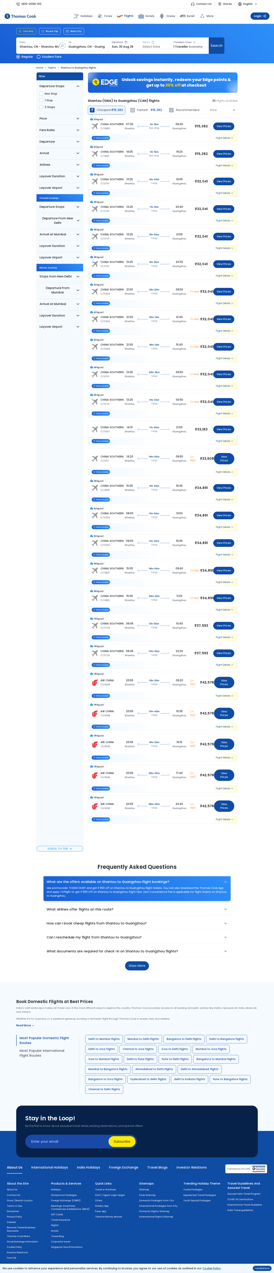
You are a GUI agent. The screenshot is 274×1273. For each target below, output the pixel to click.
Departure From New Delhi (57, 220)
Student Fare (51, 57)
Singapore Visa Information (67, 1247)
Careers (11, 1222)
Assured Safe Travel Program (244, 1193)
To (69, 42)
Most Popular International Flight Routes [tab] (42, 1053)
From (22, 42)
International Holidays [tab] (49, 1167)
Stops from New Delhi (56, 276)
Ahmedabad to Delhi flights (154, 1069)
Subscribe (122, 1141)
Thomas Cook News (18, 1236)
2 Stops (50, 107)
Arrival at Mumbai (53, 234)
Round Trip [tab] (52, 31)
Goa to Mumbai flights (103, 1059)
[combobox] (39, 47)
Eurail (190, 16)
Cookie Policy (211, 1268)
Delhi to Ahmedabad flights (199, 1069)
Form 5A (11, 1257)
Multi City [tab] (76, 31)
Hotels (149, 16)
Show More (137, 966)
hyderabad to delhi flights (148, 1079)
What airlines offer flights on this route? (80, 909)
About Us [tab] (14, 1167)
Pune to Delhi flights (175, 1059)
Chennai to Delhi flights (104, 1089)
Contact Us (204, 4)
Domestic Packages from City (156, 1200)
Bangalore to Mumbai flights (216, 1059)
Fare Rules (47, 130)
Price (43, 118)
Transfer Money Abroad (108, 1216)
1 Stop (49, 100)
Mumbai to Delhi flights (143, 1039)
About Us (12, 1189)
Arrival (44, 153)
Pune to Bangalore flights (230, 1079)
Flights (128, 16)
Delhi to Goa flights (101, 1049)
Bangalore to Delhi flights (184, 1039)
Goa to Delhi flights (174, 1049)
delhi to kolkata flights (189, 1079)
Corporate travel (60, 1241)
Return (146, 42)
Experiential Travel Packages (199, 1195)
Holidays (56, 1189)
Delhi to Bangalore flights (226, 1039)
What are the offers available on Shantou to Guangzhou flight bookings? (108, 881)
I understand (262, 1268)
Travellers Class (182, 42)
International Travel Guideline (244, 1204)
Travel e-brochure (105, 1189)
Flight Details (223, 137)
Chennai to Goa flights (138, 1049)
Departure (117, 42)
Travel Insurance (60, 1219)
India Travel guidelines (240, 1210)
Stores (227, 4)
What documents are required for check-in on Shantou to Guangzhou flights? (112, 951)
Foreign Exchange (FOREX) (66, 1200)
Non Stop (51, 94)
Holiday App (101, 1205)
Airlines (45, 165)
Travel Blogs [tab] (157, 1167)
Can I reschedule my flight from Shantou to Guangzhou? (94, 937)
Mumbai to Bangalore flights (107, 1069)
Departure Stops (52, 86)
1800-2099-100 (31, 4)
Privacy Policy (14, 1216)
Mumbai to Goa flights (211, 1049)
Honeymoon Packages (64, 1195)
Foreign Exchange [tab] (123, 1167)
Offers (98, 1200)
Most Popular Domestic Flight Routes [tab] (44, 1040)
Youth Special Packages (197, 1200)
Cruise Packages (193, 1189)
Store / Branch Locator (20, 1200)
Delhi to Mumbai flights (104, 1039)
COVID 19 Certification (240, 1199)
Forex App (100, 1211)
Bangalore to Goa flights (105, 1079)
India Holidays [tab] (88, 1167)
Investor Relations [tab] (192, 1167)
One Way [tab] (28, 31)
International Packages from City (158, 1205)
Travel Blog (57, 1236)
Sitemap (144, 1189)
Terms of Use (14, 1205)
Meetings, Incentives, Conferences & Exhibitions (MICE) (70, 1207)
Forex (108, 16)
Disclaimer (13, 1211)
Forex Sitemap (147, 1195)
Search (216, 45)
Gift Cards (57, 1214)
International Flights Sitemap (156, 1216)
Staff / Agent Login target (110, 1195)
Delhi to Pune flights (140, 1059)
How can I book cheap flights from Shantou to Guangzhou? (97, 923)
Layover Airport (51, 188)
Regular (27, 57)
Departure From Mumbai (58, 290)
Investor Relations (17, 1252)
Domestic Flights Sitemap (154, 1211)
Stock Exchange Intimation (22, 1241)
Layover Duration (52, 176)
